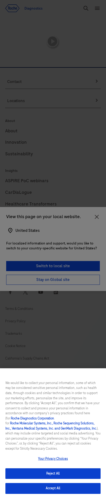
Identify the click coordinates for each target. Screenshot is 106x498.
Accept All (53, 488)
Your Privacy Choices (53, 458)
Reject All (53, 473)
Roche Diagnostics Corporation (32, 418)
